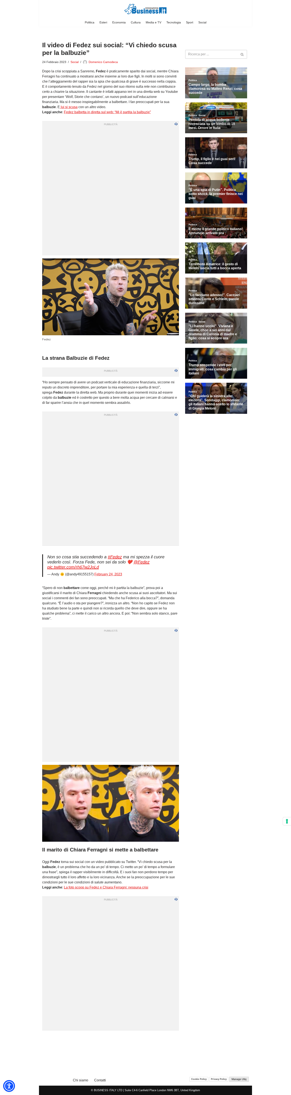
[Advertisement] (110, 1039)
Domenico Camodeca (103, 62)
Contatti (100, 1080)
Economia (119, 22)
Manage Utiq (239, 1079)
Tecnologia (173, 22)
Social (202, 22)
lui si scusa (69, 107)
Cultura (136, 22)
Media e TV (153, 22)
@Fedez (142, 562)
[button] (9, 1086)
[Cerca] (242, 54)
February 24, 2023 (108, 574)
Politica (89, 22)
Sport (189, 22)
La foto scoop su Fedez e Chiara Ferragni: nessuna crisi (106, 887)
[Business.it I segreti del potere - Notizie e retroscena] (145, 9)
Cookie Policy (199, 1079)
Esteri (103, 22)
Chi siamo (80, 1080)
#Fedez (115, 557)
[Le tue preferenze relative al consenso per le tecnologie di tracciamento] (287, 821)
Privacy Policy (219, 1079)
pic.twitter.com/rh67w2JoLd (73, 567)
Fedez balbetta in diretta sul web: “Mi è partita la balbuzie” (107, 112)
